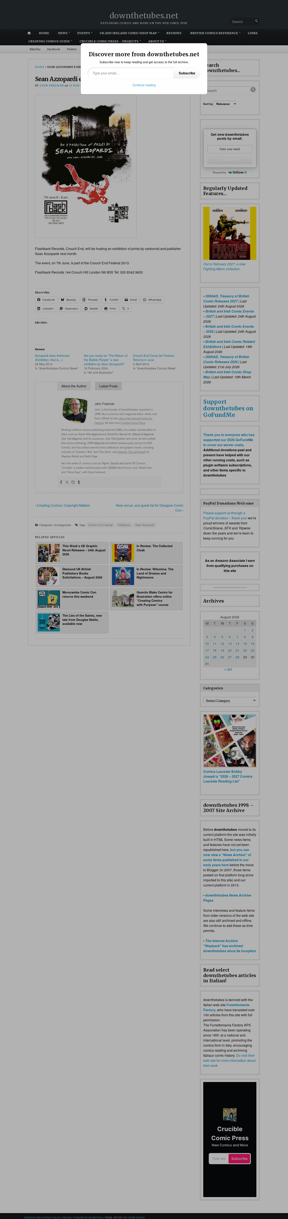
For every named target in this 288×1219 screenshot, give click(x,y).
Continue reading (144, 85)
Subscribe (187, 73)
